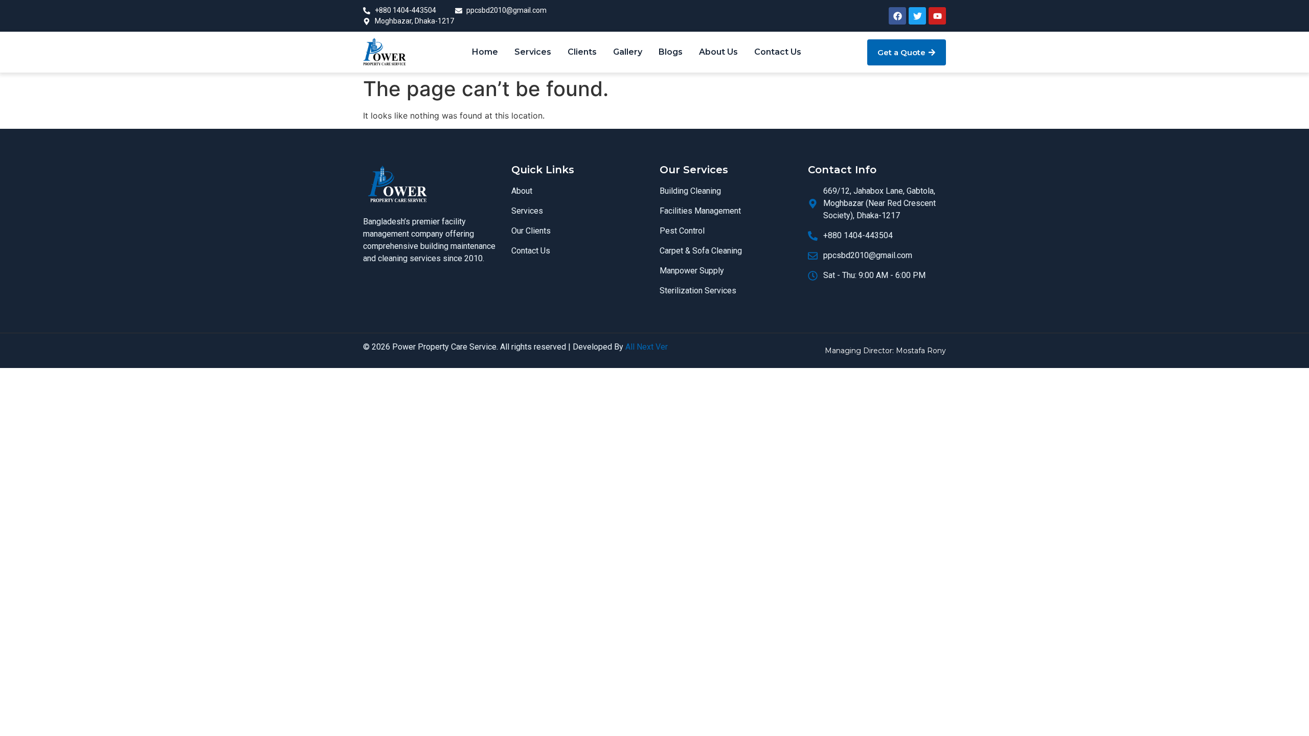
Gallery (627, 52)
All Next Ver (646, 347)
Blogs (671, 52)
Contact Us (777, 52)
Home (485, 52)
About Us (718, 52)
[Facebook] (897, 16)
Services (532, 52)
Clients (582, 52)
